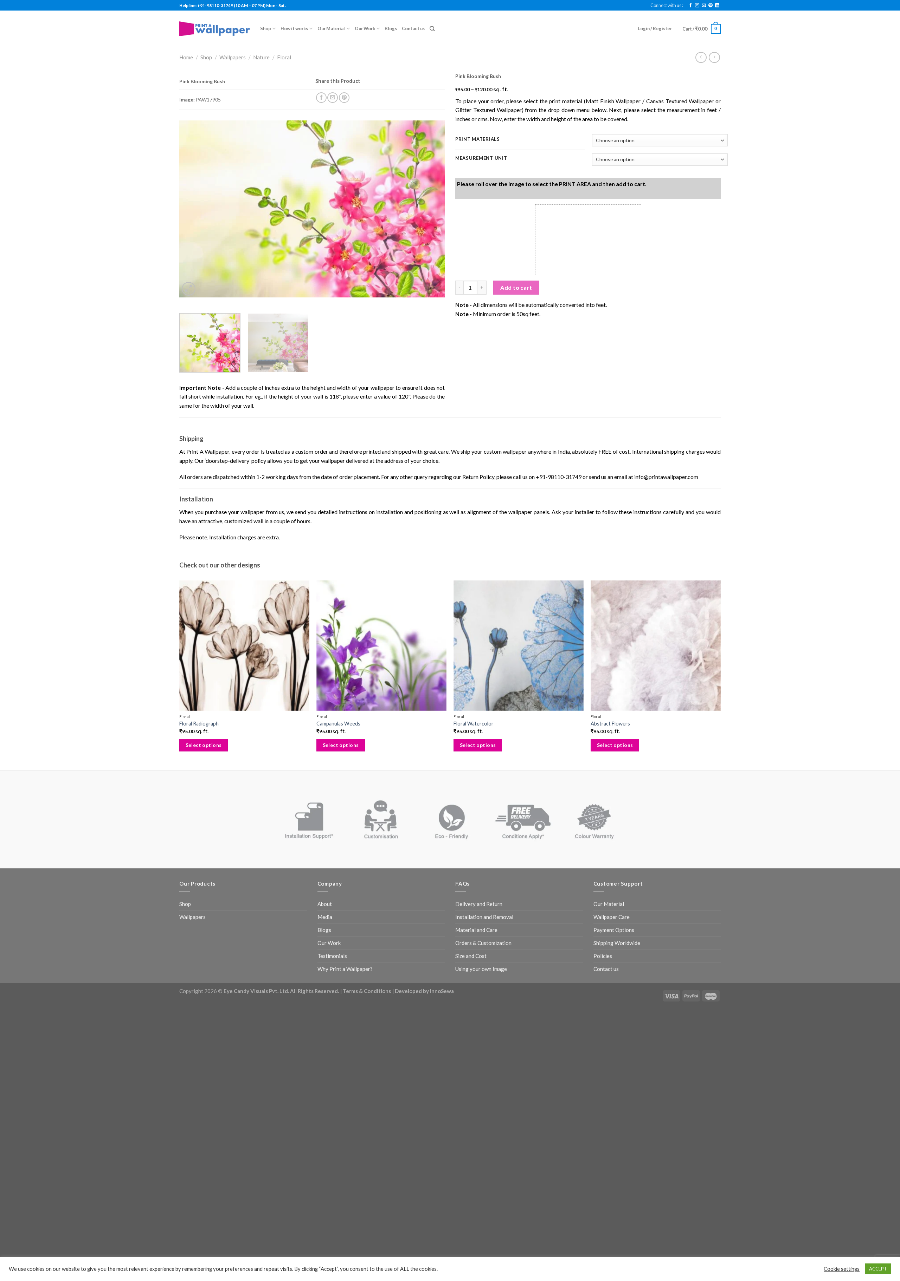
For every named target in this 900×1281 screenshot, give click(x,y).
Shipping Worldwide (616, 943)
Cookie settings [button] (842, 1269)
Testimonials (332, 956)
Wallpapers (232, 57)
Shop (265, 28)
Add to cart (516, 287)
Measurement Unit (481, 158)
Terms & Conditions (367, 991)
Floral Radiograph (199, 724)
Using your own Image (481, 969)
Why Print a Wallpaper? (345, 969)
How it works (294, 28)
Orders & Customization (483, 943)
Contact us (413, 28)
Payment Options (613, 930)
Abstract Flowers (610, 724)
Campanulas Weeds (338, 724)
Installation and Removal (484, 917)
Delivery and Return (478, 904)
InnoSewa (442, 991)
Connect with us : (666, 5)
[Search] (432, 28)
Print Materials (477, 139)
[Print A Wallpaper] (214, 28)
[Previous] (193, 209)
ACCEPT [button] (878, 1269)
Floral (284, 57)
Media (324, 917)
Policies (602, 956)
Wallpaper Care (611, 917)
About (324, 904)
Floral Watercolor (474, 724)
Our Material (331, 28)
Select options (204, 745)
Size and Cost (471, 956)
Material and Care (476, 930)
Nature (261, 57)
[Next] (430, 209)
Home (186, 57)
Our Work (365, 28)
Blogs (391, 28)
